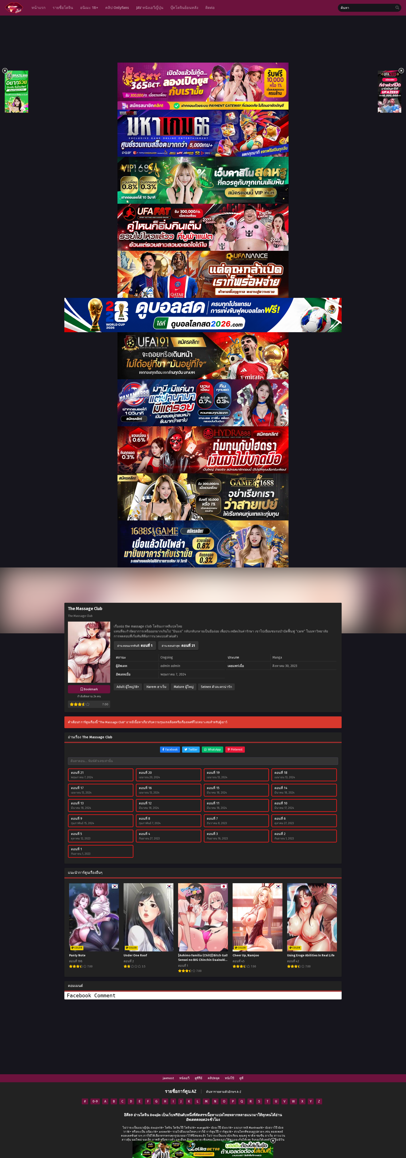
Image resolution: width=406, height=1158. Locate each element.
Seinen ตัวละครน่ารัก (216, 687)
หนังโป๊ (229, 1078)
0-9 (95, 1101)
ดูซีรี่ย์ (198, 1078)
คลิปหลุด (213, 1078)
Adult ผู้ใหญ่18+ (128, 687)
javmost (168, 1078)
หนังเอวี (184, 1078)
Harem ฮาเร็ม (156, 687)
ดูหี (241, 1078)
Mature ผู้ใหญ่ (184, 687)
